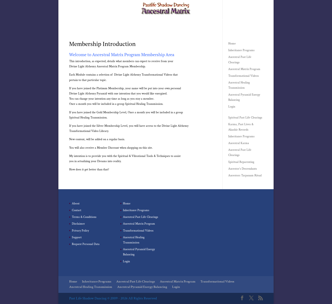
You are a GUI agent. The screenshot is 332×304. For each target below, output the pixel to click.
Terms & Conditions (84, 217)
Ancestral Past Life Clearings (151, 19)
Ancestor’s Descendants (242, 169)
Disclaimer (78, 224)
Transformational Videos (220, 19)
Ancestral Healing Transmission (137, 25)
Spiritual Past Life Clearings (245, 118)
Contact (76, 210)
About (76, 204)
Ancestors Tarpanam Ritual (245, 175)
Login (209, 25)
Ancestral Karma (238, 143)
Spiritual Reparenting (241, 162)
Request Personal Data (86, 244)
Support (77, 237)
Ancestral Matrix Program (186, 19)
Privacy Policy (80, 231)
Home (97, 19)
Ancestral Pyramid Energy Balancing (180, 25)
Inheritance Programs (117, 19)
